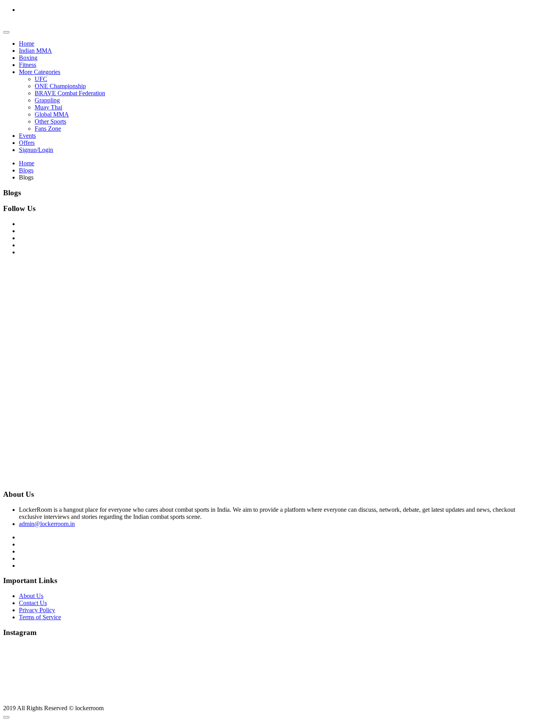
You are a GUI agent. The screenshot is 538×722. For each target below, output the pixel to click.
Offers (27, 142)
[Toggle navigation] (6, 32)
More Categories (39, 71)
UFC (41, 79)
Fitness (27, 64)
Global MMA (52, 114)
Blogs (26, 170)
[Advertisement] (239, 317)
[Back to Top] (6, 717)
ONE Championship (60, 86)
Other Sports (50, 121)
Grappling (47, 100)
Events (27, 135)
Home (26, 43)
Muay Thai (48, 107)
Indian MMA (35, 50)
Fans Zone (48, 128)
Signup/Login (36, 149)
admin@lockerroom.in (47, 523)
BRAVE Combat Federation (70, 93)
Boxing (28, 57)
